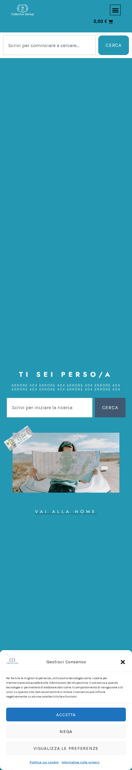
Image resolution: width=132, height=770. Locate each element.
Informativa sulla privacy (80, 762)
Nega (66, 731)
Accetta (66, 714)
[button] (123, 662)
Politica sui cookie (44, 762)
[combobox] (49, 45)
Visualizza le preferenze (66, 748)
